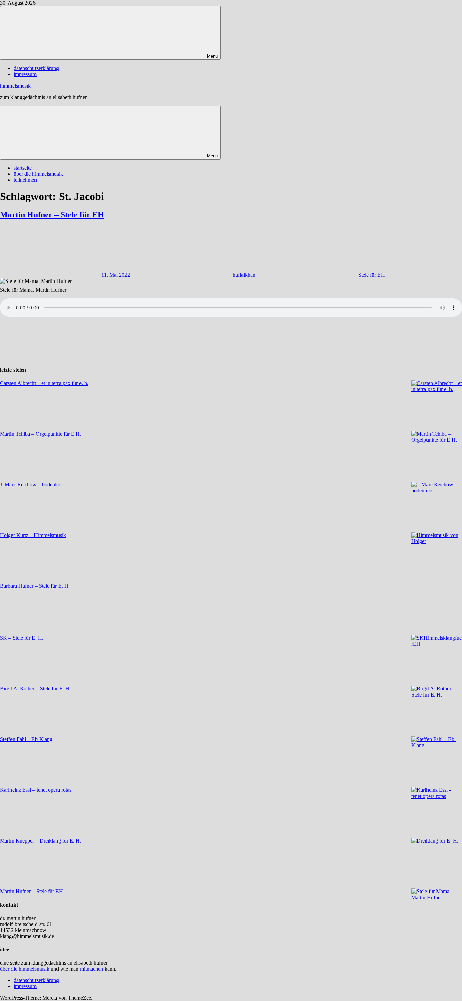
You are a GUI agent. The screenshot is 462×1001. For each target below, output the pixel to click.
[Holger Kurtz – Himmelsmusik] (436, 557)
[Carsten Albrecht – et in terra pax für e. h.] (436, 405)
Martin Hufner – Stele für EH (52, 214)
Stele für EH (371, 275)
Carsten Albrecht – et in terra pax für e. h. (44, 383)
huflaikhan (244, 275)
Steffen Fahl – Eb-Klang (26, 739)
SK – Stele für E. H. (21, 638)
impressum (25, 74)
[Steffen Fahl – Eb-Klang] (436, 761)
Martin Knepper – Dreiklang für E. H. (40, 841)
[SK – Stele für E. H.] (436, 660)
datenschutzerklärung (36, 68)
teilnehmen (25, 180)
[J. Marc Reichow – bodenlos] (436, 507)
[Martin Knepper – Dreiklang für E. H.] (436, 863)
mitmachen (91, 969)
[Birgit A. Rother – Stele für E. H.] (436, 711)
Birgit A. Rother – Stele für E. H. (35, 688)
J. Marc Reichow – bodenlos (30, 484)
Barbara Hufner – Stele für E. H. (35, 586)
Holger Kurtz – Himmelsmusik (33, 535)
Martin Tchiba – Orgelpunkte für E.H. (40, 434)
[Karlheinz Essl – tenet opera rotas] (436, 812)
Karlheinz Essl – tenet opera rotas (35, 790)
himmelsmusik (15, 86)
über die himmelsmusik (38, 174)
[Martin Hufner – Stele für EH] (436, 913)
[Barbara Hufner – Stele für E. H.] (436, 609)
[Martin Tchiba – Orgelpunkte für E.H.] (436, 456)
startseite (23, 168)
